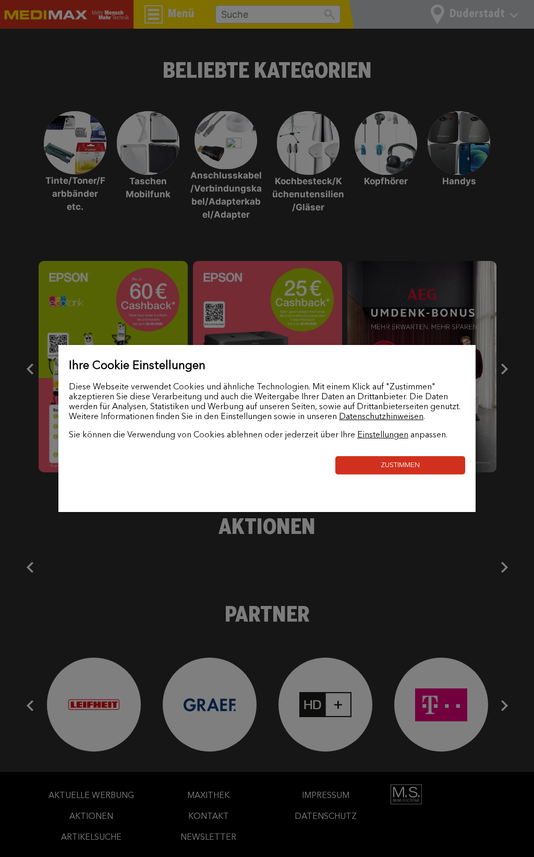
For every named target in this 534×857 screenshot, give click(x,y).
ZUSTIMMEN (400, 465)
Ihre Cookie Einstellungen (137, 366)
